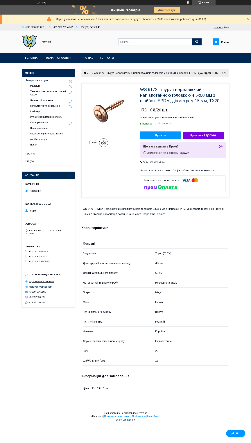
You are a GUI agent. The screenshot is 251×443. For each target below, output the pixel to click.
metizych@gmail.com (40, 286)
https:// (148, 214)
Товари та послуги (57, 57)
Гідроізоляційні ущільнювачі (46, 133)
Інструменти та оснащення (45, 105)
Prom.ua (143, 413)
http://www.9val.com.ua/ (41, 281)
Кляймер (35, 111)
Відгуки (30, 161)
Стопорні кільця (39, 122)
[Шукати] (197, 41)
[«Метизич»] (29, 48)
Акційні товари (38, 139)
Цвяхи (33, 144)
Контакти (107, 57)
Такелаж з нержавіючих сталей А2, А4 (48, 93)
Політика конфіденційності (146, 416)
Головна (31, 57)
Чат (238, 433)
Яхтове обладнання (41, 100)
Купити (160, 135)
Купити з (196, 135)
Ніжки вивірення (39, 128)
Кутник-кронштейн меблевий (46, 116)
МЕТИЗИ (35, 85)
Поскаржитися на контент (117, 416)
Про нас (87, 57)
